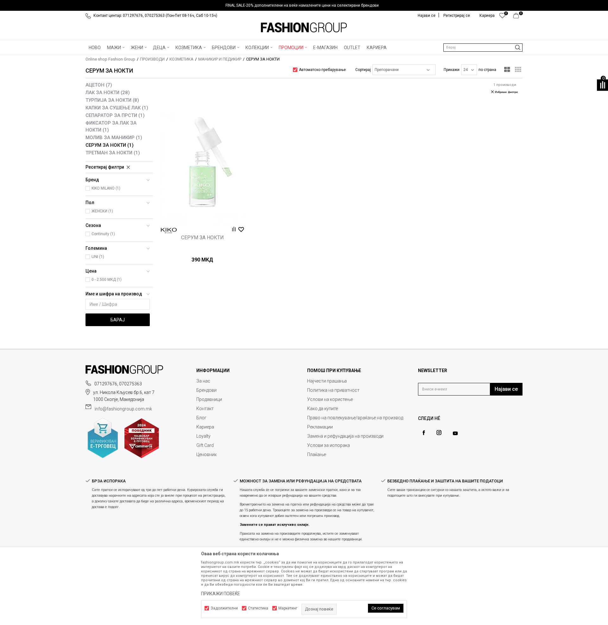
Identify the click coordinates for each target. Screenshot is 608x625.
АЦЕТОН (99, 85)
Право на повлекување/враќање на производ (355, 417)
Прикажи (451, 70)
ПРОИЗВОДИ (152, 59)
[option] (304, 5)
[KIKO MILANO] (169, 230)
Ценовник (206, 454)
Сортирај (363, 70)
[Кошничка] (518, 17)
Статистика (258, 608)
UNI (98, 256)
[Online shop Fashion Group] (304, 27)
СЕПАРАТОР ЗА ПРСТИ (115, 115)
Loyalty (203, 436)
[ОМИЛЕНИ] (502, 17)
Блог (201, 417)
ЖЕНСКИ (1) (102, 211)
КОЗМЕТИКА (181, 59)
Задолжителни (224, 608)
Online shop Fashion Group (110, 59)
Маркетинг (287, 608)
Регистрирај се (456, 15)
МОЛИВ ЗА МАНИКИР (114, 137)
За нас (203, 380)
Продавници (209, 399)
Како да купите (322, 408)
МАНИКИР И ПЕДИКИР (219, 59)
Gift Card (205, 445)
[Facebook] (423, 432)
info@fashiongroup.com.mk (123, 408)
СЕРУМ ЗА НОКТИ (110, 145)
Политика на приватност (333, 390)
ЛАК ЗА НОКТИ (108, 92)
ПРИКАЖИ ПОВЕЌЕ (220, 593)
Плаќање (316, 454)
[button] (482, 47)
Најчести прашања (327, 380)
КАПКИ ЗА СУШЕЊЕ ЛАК (117, 108)
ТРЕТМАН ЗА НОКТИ (113, 153)
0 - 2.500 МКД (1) (107, 279)
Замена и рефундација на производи (345, 436)
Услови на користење (330, 399)
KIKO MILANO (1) (106, 188)
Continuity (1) (103, 234)
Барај (118, 319)
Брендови (206, 390)
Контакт (205, 408)
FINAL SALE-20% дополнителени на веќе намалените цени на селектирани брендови (302, 5)
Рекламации (320, 426)
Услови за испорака (328, 445)
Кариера (205, 426)
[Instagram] (438, 432)
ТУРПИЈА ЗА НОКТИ (112, 100)
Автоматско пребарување (322, 70)
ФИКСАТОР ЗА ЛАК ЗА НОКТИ (111, 126)
